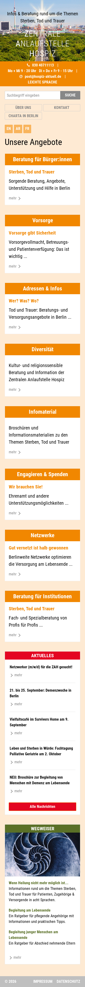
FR (27, 128)
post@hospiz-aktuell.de (43, 76)
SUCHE (70, 95)
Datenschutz (68, 981)
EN (9, 128)
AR (18, 128)
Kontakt (61, 107)
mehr (13, 198)
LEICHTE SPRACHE (42, 82)
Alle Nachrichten (42, 806)
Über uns (23, 107)
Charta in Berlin (23, 116)
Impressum (42, 981)
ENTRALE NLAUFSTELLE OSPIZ (42, 43)
